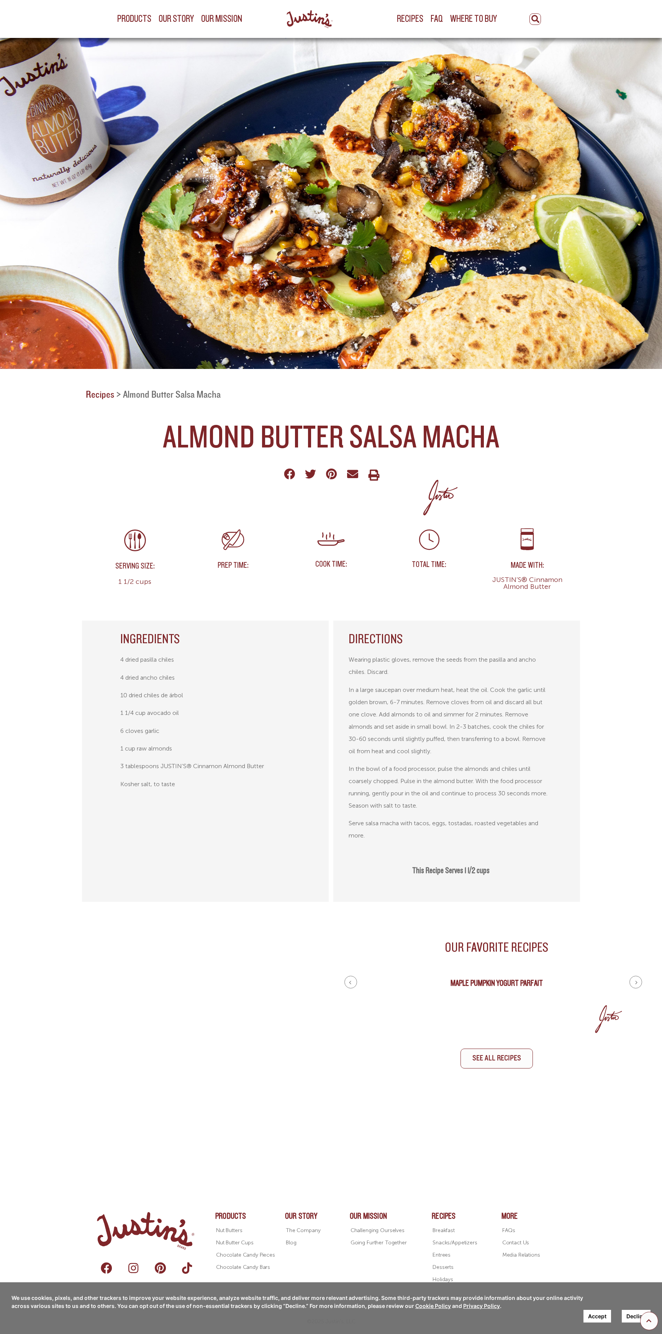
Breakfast (444, 1230)
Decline (636, 1316)
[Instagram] (133, 1268)
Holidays (443, 1279)
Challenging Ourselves (378, 1230)
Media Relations (521, 1255)
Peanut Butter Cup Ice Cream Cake (496, 983)
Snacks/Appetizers (455, 1242)
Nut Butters (229, 1230)
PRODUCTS (230, 1216)
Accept (597, 1316)
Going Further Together (379, 1242)
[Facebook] (106, 1268)
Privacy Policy (481, 1306)
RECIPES (444, 1216)
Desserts (443, 1267)
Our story (301, 1216)
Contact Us (515, 1242)
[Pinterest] (160, 1268)
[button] (649, 1321)
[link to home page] (310, 18)
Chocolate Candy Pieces (245, 1255)
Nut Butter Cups (235, 1242)
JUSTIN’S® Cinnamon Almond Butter (527, 583)
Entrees (442, 1255)
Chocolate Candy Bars (243, 1267)
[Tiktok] (187, 1268)
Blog (291, 1242)
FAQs (508, 1230)
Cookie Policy (433, 1306)
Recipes (100, 394)
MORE (509, 1216)
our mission (368, 1216)
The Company (303, 1230)
